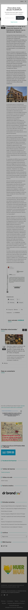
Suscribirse (20, 18)
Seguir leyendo (14, 22)
